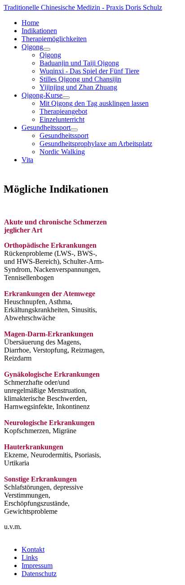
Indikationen (39, 30)
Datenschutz (39, 573)
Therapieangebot (63, 111)
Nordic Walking (62, 151)
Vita (27, 159)
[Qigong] (46, 49)
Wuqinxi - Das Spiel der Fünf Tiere (89, 71)
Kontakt (33, 549)
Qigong (32, 47)
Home (30, 22)
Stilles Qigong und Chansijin (80, 79)
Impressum (37, 565)
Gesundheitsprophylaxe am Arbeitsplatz (96, 143)
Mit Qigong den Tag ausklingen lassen (94, 103)
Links (30, 557)
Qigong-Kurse (42, 95)
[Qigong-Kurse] (66, 97)
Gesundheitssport (46, 127)
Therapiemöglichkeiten (54, 39)
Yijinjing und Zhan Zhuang (78, 87)
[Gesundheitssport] (74, 130)
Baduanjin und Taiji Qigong (79, 63)
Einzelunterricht (62, 119)
